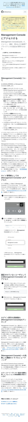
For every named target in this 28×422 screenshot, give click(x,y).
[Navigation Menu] (25, 12)
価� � (17, 414)
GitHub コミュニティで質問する (10, 401)
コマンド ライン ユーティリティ (15, 347)
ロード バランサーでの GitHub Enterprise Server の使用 (14, 389)
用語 (12, 413)
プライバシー (16, 413)
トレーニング (10, 416)
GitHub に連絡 (12, 414)
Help (7, 414)
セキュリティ (22, 413)
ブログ (15, 416)
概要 (19, 416)
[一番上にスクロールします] (24, 418)
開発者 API (22, 414)
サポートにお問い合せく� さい (10, 403)
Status (4, 414)
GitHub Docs (7, 12)
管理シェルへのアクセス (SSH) (10, 349)
